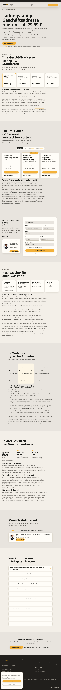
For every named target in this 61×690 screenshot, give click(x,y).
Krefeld (25, 679)
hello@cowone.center (55, 1)
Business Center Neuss (52, 666)
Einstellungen (4, 687)
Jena (55, 679)
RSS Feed (50, 670)
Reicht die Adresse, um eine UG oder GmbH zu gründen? (24, 599)
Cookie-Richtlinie (11, 678)
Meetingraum (5, 194)
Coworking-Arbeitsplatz (17, 192)
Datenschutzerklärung (36, 247)
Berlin (49, 679)
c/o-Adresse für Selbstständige (21, 402)
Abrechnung (45, 225)
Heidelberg (36, 679)
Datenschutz (23, 664)
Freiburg (40, 679)
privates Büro (32, 192)
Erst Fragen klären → (8, 175)
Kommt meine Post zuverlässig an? (18, 579)
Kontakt (22, 666)
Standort (27, 231)
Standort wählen (53, 4)
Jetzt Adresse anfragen (40, 250)
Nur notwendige (11, 684)
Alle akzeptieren (11, 681)
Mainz (32, 679)
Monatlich (20, 148)
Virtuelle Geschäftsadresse (38, 666)
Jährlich (39, 148)
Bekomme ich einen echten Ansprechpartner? (21, 589)
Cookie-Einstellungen (25, 671)
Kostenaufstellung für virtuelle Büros (33, 408)
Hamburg (45, 679)
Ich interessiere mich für (30, 220)
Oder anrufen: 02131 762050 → (43, 647)
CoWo (5, 5)
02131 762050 (47, 1)
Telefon (29, 242)
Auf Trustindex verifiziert (37, 530)
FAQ (35, 4)
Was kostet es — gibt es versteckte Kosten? (20, 574)
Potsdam (52, 679)
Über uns (32, 5)
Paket (26, 225)
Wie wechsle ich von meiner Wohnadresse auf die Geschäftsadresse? (27, 619)
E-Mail (41, 236)
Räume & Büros (11, 5)
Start (3, 9)
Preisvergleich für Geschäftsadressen (11, 203)
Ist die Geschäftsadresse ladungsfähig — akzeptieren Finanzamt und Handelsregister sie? (27, 568)
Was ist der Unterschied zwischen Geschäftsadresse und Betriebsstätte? (27, 604)
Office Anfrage (37, 662)
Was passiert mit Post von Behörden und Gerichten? (22, 614)
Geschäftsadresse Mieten (40, 671)
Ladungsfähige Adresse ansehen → (8, 84)
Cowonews (23, 668)
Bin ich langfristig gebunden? (17, 594)
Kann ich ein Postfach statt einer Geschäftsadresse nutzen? (24, 609)
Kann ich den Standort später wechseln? (20, 624)
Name (26, 236)
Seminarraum (37, 669)
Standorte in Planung (52, 664)
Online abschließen (11, 172)
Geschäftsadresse (19, 4)
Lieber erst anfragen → (29, 647)
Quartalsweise (28, 148)
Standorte (27, 4)
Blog (39, 4)
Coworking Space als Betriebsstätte (27, 328)
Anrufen (44, 4)
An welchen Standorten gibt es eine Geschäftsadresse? (23, 584)
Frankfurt (28, 679)
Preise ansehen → (21, 43)
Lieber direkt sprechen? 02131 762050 (8, 235)
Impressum (23, 662)
